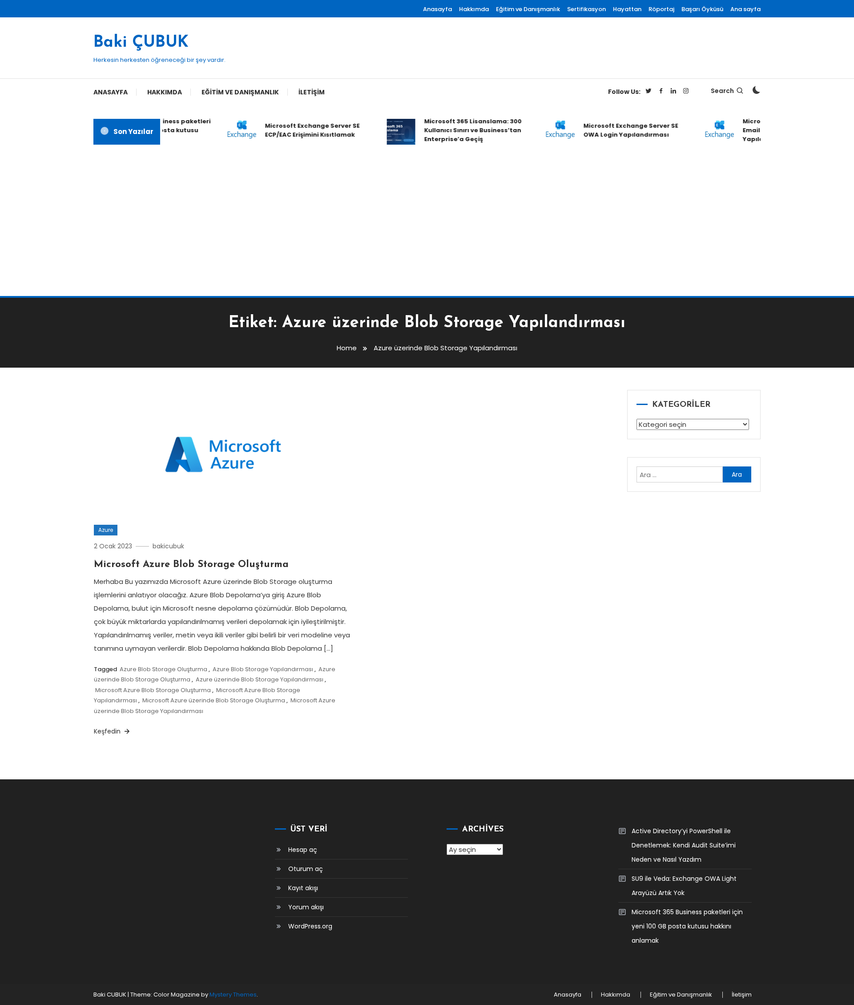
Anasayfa (437, 9)
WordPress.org (310, 926)
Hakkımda (474, 9)
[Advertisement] (427, 220)
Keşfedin (108, 731)
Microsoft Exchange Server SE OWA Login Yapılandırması (622, 130)
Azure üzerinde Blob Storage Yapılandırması (259, 679)
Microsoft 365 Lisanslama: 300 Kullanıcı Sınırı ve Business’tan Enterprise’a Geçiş (464, 130)
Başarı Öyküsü (702, 9)
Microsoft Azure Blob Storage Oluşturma (191, 564)
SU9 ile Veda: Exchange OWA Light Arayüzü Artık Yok (684, 885)
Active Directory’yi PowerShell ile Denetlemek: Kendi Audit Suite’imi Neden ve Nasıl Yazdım (684, 845)
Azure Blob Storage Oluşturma (163, 669)
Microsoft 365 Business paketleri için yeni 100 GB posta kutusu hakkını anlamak (687, 926)
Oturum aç (305, 868)
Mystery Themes (233, 994)
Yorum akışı (306, 907)
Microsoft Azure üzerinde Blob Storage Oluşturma (213, 700)
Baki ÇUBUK (141, 43)
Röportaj (661, 9)
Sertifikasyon (586, 9)
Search (722, 90)
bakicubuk (168, 546)
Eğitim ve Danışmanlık (528, 9)
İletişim (311, 92)
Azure (105, 530)
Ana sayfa (745, 9)
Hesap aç (302, 849)
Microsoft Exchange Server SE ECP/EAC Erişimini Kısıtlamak (304, 130)
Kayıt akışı (303, 887)
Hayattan (627, 9)
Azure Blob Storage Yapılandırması (263, 669)
